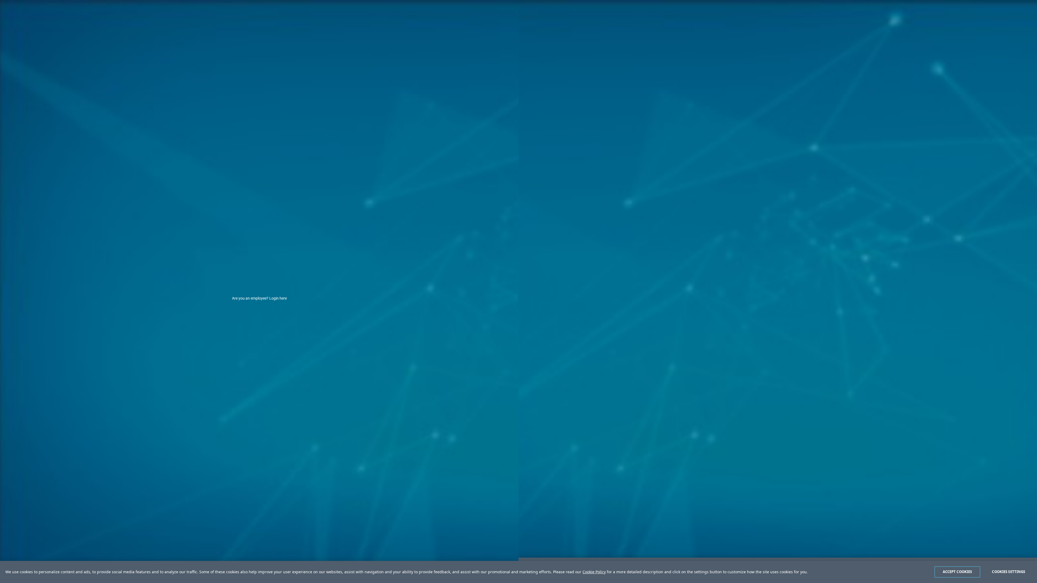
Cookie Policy (594, 571)
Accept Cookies (957, 571)
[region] (518, 572)
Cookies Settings (1008, 571)
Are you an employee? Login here (259, 298)
